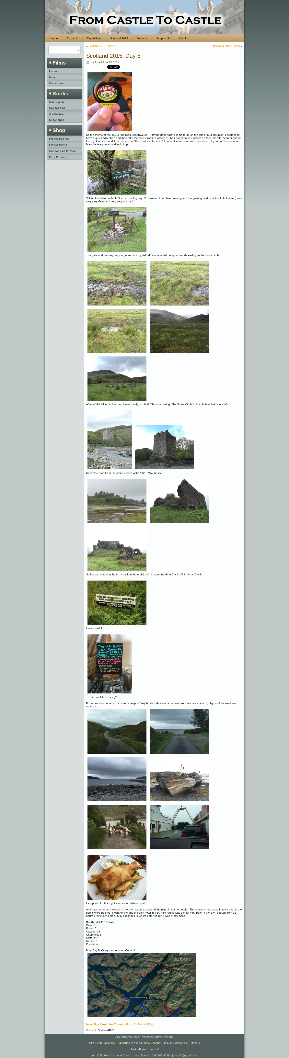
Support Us (163, 38)
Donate (195, 1042)
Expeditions (94, 38)
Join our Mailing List (176, 1042)
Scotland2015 (106, 1030)
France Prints (58, 144)
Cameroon (56, 83)
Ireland (53, 77)
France (53, 71)
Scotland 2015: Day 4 (101, 45)
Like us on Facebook (102, 1042)
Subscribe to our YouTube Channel (139, 1042)
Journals (142, 38)
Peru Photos (57, 157)
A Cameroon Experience (57, 116)
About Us (72, 38)
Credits (183, 38)
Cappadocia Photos (62, 150)
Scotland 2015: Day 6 (226, 45)
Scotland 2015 (119, 38)
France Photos (59, 138)
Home (54, 38)
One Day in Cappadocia (57, 104)
